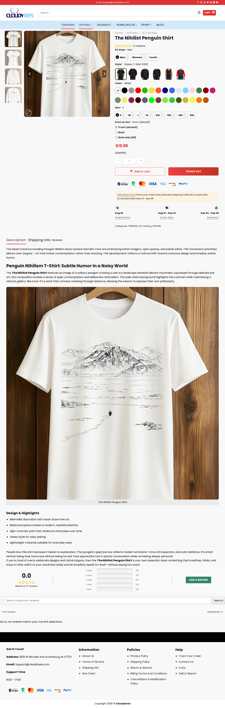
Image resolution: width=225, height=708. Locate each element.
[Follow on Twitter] (208, 2)
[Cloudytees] (20, 12)
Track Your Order (190, 656)
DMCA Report (188, 673)
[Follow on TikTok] (205, 2)
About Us (88, 656)
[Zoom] (28, 113)
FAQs (182, 668)
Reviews (57, 240)
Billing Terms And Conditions (148, 673)
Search (218, 600)
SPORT (145, 25)
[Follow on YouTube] (217, 2)
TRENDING (68, 25)
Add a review (198, 580)
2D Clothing (149, 33)
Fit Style (120, 49)
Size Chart (88, 673)
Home (119, 33)
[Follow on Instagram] (201, 2)
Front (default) (128, 127)
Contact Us (186, 662)
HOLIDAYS (103, 25)
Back (121, 132)
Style (119, 64)
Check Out (193, 171)
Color (119, 83)
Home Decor (126, 25)
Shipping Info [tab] (39, 240)
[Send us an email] (211, 2)
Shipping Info (90, 668)
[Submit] (199, 13)
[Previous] (30, 73)
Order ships (166, 217)
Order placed (122, 217)
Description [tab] (16, 240)
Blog (160, 25)
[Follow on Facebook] (198, 2)
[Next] (104, 73)
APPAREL (85, 25)
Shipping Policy (140, 662)
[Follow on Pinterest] (214, 2)
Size (118, 107)
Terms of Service (93, 662)
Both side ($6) (127, 137)
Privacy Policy (139, 656)
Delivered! (213, 217)
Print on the (123, 122)
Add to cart (142, 171)
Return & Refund (141, 668)
